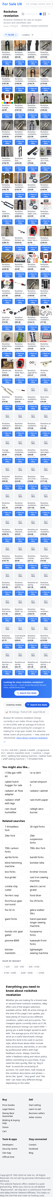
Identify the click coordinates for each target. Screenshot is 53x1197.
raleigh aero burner (36, 810)
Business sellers (37, 1113)
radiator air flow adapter (14, 792)
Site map (6, 1152)
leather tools (45, 755)
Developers (7, 1144)
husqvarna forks (36, 933)
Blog (31, 1152)
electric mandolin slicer (18, 753)
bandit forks (37, 857)
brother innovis (38, 871)
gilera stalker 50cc (37, 911)
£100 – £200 (10, 972)
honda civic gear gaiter (14, 933)
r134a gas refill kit (13, 774)
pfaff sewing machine (13, 758)
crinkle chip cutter (11, 888)
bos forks (10, 871)
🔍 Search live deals (37, 704)
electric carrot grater (37, 888)
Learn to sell (35, 1109)
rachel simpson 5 (38, 783)
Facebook (33, 1148)
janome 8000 (12, 940)
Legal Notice (8, 1109)
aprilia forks (11, 857)
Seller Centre (35, 1117)
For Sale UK (12, 4)
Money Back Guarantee (8, 1114)
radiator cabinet (39, 790)
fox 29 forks (36, 900)
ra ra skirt (35, 772)
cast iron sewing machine (39, 879)
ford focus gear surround (13, 902)
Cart (4, 1131)
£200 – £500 (27, 972)
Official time (8, 1156)
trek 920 (14, 750)
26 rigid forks (37, 826)
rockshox (37, 753)
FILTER (11, 35)
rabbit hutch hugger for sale (13, 783)
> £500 (41, 972)
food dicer (35, 895)
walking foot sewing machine (22, 755)
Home (6, 26)
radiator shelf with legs (12, 801)
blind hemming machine (13, 864)
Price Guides (8, 1105)
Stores (5, 1127)
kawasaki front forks (38, 942)
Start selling (35, 1105)
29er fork (10, 835)
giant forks (11, 919)
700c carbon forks (12, 850)
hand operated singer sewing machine (38, 922)
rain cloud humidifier (10, 810)
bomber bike (37, 862)
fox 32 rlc (10, 910)
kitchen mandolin (10, 951)
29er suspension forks (36, 839)
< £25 (7, 966)
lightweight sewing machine (39, 951)
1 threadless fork (12, 828)
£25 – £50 (19, 966)
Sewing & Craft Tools (14, 27)
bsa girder (10, 877)
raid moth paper (39, 799)
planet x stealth (27, 750)
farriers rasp (12, 895)
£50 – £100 (34, 966)
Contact (32, 1144)
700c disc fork (37, 848)
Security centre (9, 1148)
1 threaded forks (35, 758)
